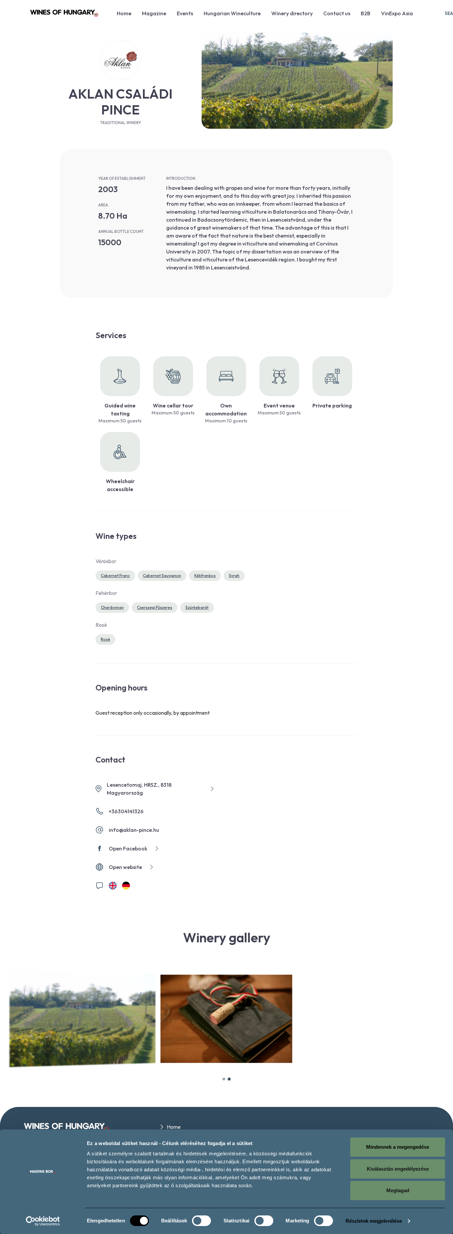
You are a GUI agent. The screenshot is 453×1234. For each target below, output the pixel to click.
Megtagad (397, 1190)
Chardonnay (112, 607)
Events (185, 13)
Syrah (234, 575)
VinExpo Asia (397, 13)
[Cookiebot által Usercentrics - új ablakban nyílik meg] (43, 1221)
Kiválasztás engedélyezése (398, 1169)
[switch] (201, 1220)
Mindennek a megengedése (397, 1147)
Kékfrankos (205, 575)
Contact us (336, 13)
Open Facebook (128, 848)
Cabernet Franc (115, 575)
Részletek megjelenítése (374, 1221)
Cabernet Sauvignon (162, 575)
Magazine (154, 13)
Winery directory (292, 13)
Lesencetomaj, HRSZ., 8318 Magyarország (139, 788)
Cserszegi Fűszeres (154, 607)
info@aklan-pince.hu (134, 830)
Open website (125, 867)
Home (124, 13)
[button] (224, 1079)
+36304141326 (126, 811)
